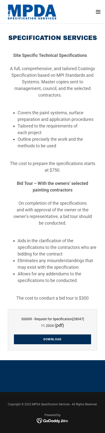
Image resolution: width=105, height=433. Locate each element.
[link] (31, 12)
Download (52, 339)
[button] (98, 12)
